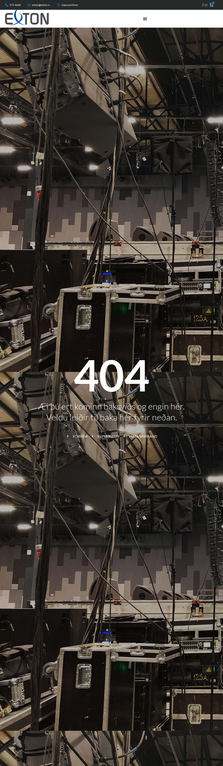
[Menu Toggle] (145, 19)
